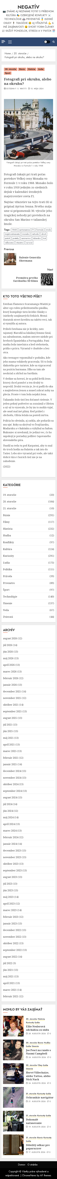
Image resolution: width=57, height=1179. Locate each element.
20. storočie (10, 69)
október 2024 (10, 784)
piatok (7, 238)
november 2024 (12, 777)
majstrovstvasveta (12, 234)
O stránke (33, 1164)
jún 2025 (8, 731)
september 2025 (12, 711)
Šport (7, 73)
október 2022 (10, 943)
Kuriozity (8, 555)
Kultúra (7, 549)
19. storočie (9, 495)
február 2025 (10, 757)
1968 (14, 229)
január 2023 (10, 923)
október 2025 (10, 704)
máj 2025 (8, 738)
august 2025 (10, 718)
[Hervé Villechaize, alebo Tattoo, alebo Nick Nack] (13, 1073)
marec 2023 (10, 910)
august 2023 (10, 877)
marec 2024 (10, 830)
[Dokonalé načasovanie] (13, 1121)
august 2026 (10, 638)
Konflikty (8, 542)
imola (48, 229)
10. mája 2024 (37, 89)
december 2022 (12, 930)
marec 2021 (10, 989)
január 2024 (10, 844)
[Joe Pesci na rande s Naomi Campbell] (13, 1050)
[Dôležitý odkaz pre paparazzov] (13, 1144)
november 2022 (12, 936)
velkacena (9, 242)
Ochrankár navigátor (40, 1097)
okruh (43, 234)
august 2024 (10, 797)
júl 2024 (7, 804)
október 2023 (10, 863)
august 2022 (10, 956)
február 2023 (10, 917)
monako (25, 234)
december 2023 (12, 850)
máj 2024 (8, 817)
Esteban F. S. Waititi (16, 89)
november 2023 (12, 857)
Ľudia (40, 69)
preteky (16, 238)
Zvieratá (8, 616)
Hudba (7, 535)
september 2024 (12, 791)
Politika (7, 569)
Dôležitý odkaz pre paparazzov (38, 1146)
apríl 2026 (9, 665)
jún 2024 (8, 811)
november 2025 (12, 698)
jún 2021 (8, 970)
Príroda (7, 576)
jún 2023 (8, 890)
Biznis (22, 69)
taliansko (37, 238)
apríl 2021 (9, 983)
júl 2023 (7, 883)
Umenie (7, 603)
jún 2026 (8, 651)
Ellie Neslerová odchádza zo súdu (37, 1028)
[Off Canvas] (3, 41)
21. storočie (9, 508)
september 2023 (12, 870)
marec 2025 (10, 751)
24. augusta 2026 (37, 1083)
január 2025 (10, 764)
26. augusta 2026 (37, 1057)
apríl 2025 (9, 744)
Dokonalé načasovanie (34, 1121)
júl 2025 (7, 724)
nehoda (35, 234)
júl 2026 (7, 645)
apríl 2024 (9, 824)
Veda (6, 610)
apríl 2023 (9, 903)
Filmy (6, 522)
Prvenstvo (9, 583)
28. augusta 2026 (37, 1034)
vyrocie (29, 242)
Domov (21, 1164)
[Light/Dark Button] (47, 41)
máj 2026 (8, 658)
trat (44, 238)
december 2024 (12, 771)
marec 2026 (10, 671)
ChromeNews (29, 1175)
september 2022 (12, 950)
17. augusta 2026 (37, 1152)
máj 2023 (8, 897)
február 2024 (10, 837)
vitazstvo (19, 242)
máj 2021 (8, 976)
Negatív (29, 6)
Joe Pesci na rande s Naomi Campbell (38, 1052)
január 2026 (10, 684)
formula (39, 229)
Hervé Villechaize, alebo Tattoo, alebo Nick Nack (38, 1076)
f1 (33, 229)
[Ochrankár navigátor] (13, 1097)
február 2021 (10, 996)
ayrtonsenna (24, 229)
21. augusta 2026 (37, 1101)
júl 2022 (7, 963)
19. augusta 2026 (37, 1127)
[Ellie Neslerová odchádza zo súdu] (13, 1026)
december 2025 (12, 691)
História (31, 69)
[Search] (53, 42)
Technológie (10, 596)
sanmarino (26, 238)
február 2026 (10, 678)
